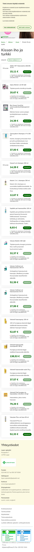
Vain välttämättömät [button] (9, 27)
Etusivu (3, 42)
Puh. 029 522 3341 (21, 547)
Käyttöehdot (5, 514)
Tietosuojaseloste (6, 517)
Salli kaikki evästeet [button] (24, 27)
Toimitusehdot (5, 511)
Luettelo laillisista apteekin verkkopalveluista (15, 523)
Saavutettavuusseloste (8, 520)
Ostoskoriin (27, 72)
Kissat (17, 42)
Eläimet (10, 42)
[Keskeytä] (1, 37)
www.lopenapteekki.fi (8, 484)
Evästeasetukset (6, 509)
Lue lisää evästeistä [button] (8, 20)
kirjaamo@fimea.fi (8, 547)
